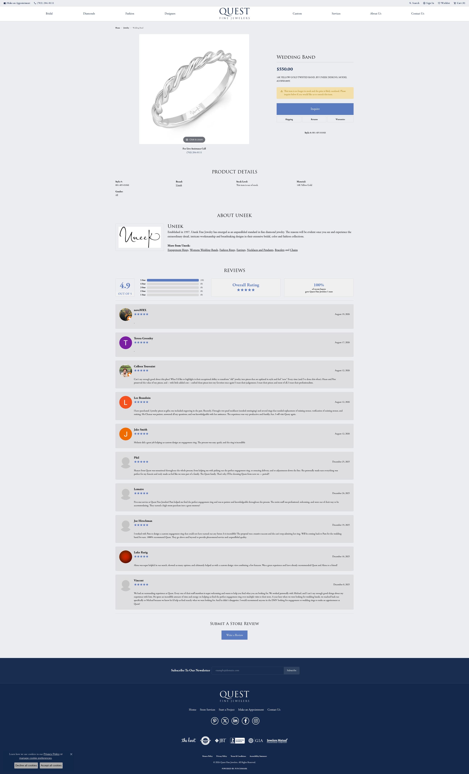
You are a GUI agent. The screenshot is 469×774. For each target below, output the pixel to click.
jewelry (126, 28)
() (202, 280)
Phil (136, 457)
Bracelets (280, 250)
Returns (314, 119)
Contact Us (417, 14)
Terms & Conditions (238, 756)
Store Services (207, 710)
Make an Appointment (251, 710)
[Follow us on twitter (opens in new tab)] (225, 721)
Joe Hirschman (143, 521)
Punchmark (241, 769)
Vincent (138, 580)
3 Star (142, 287)
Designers (170, 14)
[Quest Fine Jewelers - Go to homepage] (234, 696)
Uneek (179, 185)
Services (336, 14)
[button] (414, 3)
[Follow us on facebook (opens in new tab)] (245, 721)
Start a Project (226, 710)
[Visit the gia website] (255, 740)
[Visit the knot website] (188, 740)
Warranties (340, 119)
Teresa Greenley (143, 338)
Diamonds (89, 14)
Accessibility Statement (258, 756)
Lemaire (139, 489)
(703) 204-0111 (194, 152)
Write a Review (234, 635)
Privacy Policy (221, 756)
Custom (297, 14)
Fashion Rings (227, 250)
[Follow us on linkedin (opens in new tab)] (235, 721)
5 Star (142, 280)
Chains (294, 250)
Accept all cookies (51, 765)
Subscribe (291, 670)
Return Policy (207, 756)
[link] (17, 3)
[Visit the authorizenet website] (205, 740)
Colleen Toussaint (144, 366)
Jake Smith (140, 429)
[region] (194, 89)
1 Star (142, 294)
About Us (375, 14)
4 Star (142, 283)
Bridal (49, 14)
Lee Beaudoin (142, 398)
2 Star (142, 291)
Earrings (241, 250)
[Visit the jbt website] (220, 740)
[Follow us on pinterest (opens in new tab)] (214, 721)
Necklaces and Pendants (260, 250)
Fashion (129, 14)
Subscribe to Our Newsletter (190, 670)
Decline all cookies (26, 765)
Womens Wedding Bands (204, 250)
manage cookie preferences (35, 758)
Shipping (289, 119)
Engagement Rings (178, 250)
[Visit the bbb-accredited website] (237, 740)
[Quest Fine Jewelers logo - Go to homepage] (234, 13)
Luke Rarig (141, 552)
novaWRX (140, 310)
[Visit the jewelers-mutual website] (277, 740)
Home (117, 28)
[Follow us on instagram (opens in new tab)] (255, 721)
